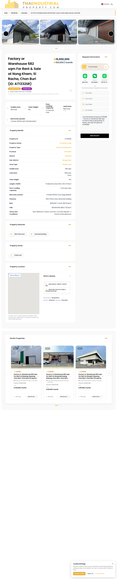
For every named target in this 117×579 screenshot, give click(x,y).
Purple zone (67, 164)
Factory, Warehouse (63, 147)
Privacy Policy (99, 573)
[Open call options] (106, 67)
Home (5, 13)
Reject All (90, 573)
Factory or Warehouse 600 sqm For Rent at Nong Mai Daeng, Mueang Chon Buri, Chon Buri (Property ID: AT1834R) (58, 377)
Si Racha (68, 156)
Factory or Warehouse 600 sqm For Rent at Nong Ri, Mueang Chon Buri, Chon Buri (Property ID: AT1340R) (90, 377)
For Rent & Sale (65, 143)
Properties (14, 13)
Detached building (40, 234)
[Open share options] (70, 90)
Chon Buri (24, 13)
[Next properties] (109, 372)
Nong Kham (67, 160)
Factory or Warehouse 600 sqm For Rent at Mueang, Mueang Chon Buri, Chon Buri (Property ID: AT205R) (25, 377)
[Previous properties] (7, 372)
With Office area (19, 234)
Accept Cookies (79, 573)
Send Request (94, 136)
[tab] (56, 48)
